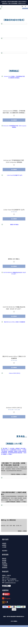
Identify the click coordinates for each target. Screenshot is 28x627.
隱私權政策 (4, 567)
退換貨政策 (4, 564)
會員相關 (4, 560)
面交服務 (4, 562)
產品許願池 (4, 550)
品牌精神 (4, 545)
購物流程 (4, 558)
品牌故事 (4, 543)
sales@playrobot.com (10, 582)
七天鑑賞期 (4, 565)
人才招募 (4, 547)
